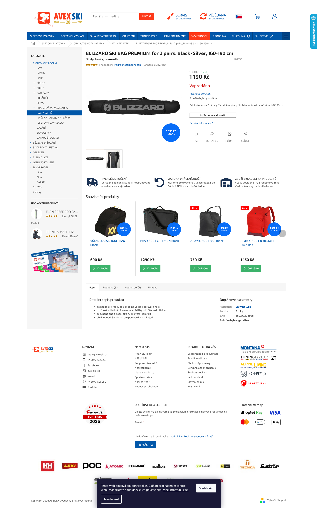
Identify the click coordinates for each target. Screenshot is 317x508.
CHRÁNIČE (43, 97)
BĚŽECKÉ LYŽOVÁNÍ (44, 142)
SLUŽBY (37, 187)
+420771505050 (97, 359)
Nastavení (111, 499)
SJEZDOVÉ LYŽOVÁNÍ (45, 63)
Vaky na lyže (243, 306)
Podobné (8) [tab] (110, 287)
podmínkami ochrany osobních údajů (191, 436)
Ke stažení (194, 386)
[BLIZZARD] (158, 465)
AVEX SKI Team (143, 353)
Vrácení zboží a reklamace (203, 353)
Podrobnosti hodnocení (127, 64)
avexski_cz (94, 370)
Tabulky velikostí (197, 358)
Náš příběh (141, 358)
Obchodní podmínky (199, 363)
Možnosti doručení (200, 93)
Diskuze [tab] (152, 287)
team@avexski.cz (97, 354)
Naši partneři (142, 381)
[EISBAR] (269, 465)
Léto (39, 172)
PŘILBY (41, 83)
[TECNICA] (247, 465)
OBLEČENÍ (39, 152)
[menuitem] (42, 36)
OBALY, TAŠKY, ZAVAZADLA (52, 107)
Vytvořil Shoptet (276, 500)
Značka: (155, 64)
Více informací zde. (176, 489)
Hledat (146, 16)
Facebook (93, 365)
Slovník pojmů (196, 381)
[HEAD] (136, 465)
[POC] (92, 465)
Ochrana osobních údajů (202, 367)
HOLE (40, 78)
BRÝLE (40, 88)
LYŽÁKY (41, 73)
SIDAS (40, 102)
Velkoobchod (195, 377)
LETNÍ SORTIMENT (43, 162)
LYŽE (39, 68)
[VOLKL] (225, 465)
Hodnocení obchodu (146, 386)
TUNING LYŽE (40, 157)
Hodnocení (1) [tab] (133, 287)
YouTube (92, 386)
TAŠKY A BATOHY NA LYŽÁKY (54, 117)
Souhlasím (206, 488)
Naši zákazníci (143, 367)
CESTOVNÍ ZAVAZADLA (51, 122)
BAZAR (41, 182)
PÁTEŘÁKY (43, 93)
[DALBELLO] (203, 465)
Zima (39, 177)
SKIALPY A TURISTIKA (45, 147)
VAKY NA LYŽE (46, 112)
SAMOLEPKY (44, 132)
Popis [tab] (92, 287)
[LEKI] (70, 465)
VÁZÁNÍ (41, 127)
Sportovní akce (143, 377)
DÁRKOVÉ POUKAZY (48, 137)
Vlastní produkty (144, 372)
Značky (37, 192)
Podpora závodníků (146, 363)
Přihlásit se (145, 444)
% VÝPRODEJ (40, 167)
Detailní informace (200, 123)
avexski (92, 376)
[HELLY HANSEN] (47, 465)
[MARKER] (181, 465)
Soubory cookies (197, 372)
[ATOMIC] (114, 465)
